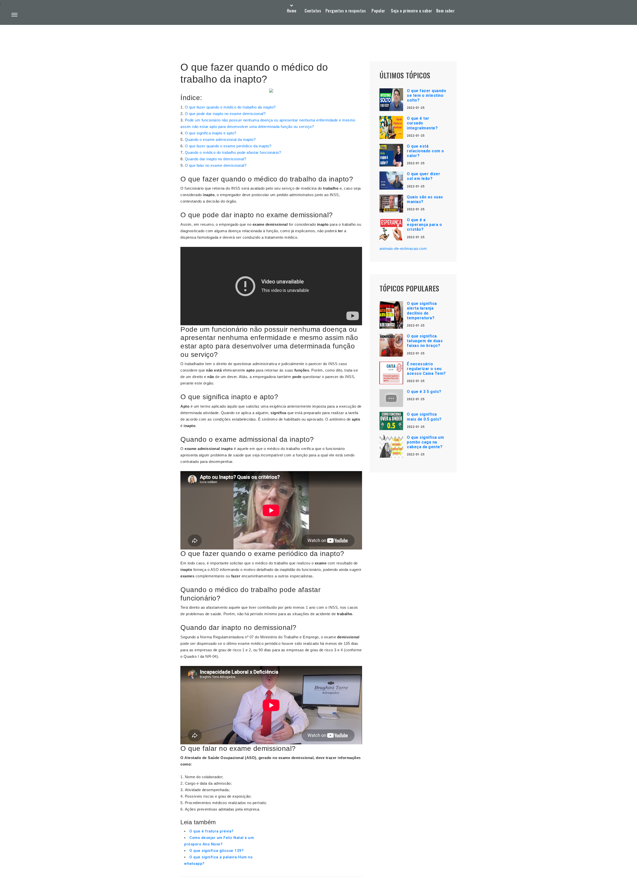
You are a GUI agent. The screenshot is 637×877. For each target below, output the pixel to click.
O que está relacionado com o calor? (425, 151)
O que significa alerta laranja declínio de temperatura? (422, 310)
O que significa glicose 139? (216, 850)
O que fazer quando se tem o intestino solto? (426, 95)
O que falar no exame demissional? (216, 165)
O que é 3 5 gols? (424, 391)
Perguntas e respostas (345, 11)
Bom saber (445, 11)
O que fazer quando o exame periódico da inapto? (228, 146)
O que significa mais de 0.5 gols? (424, 416)
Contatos (313, 11)
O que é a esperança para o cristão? (424, 225)
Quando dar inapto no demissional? (215, 159)
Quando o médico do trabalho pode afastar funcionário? (233, 152)
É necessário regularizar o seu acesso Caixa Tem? (426, 369)
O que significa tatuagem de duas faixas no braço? (425, 341)
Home (292, 11)
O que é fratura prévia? (211, 831)
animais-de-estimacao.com (403, 248)
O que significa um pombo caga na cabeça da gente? (425, 442)
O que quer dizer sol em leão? (423, 176)
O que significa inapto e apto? (210, 133)
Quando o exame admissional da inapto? (220, 139)
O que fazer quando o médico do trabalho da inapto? (230, 107)
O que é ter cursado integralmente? (422, 123)
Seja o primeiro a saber (411, 11)
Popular (378, 11)
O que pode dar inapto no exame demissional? (225, 113)
